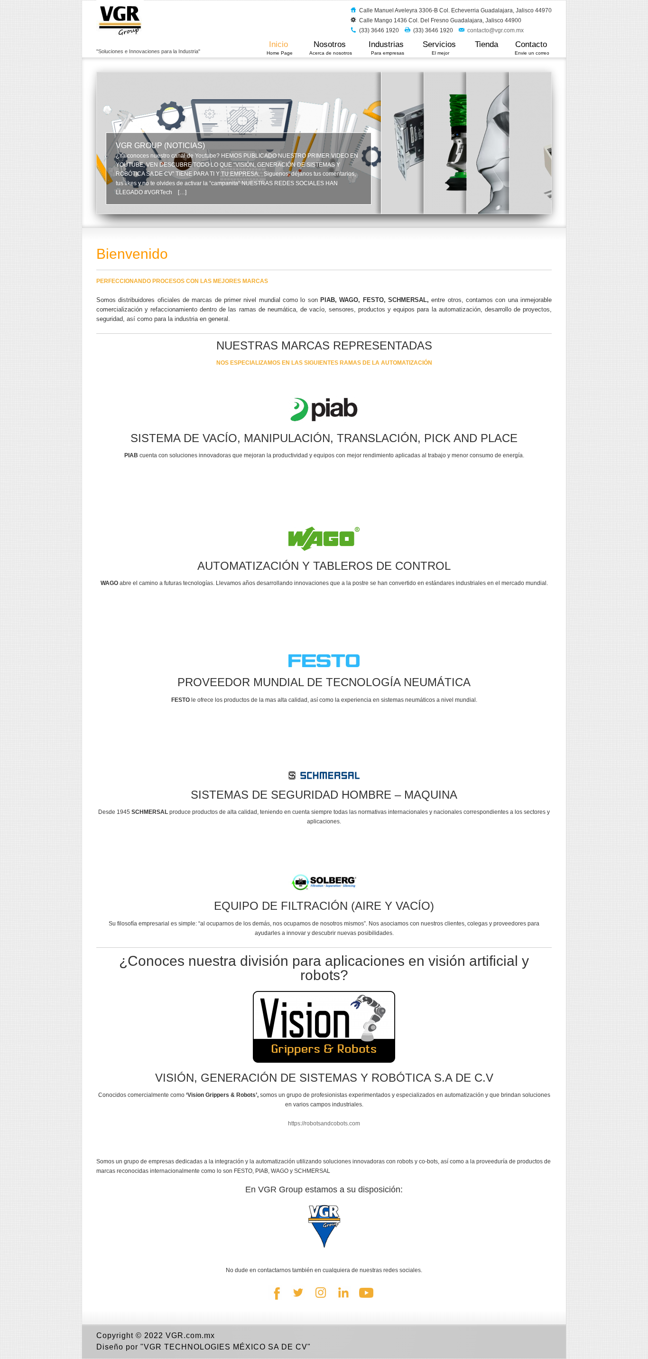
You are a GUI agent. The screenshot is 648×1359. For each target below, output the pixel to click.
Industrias (387, 48)
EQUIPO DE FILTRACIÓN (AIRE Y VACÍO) (324, 905)
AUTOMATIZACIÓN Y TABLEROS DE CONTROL (324, 565)
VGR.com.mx (190, 1335)
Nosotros (330, 48)
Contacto (532, 48)
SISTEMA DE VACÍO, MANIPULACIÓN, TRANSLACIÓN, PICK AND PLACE (324, 438)
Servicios (440, 48)
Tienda (486, 44)
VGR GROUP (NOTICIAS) (160, 146)
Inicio (280, 48)
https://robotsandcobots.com (324, 1123)
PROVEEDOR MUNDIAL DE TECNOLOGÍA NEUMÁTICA (324, 682)
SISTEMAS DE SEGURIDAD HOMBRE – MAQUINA (324, 794)
